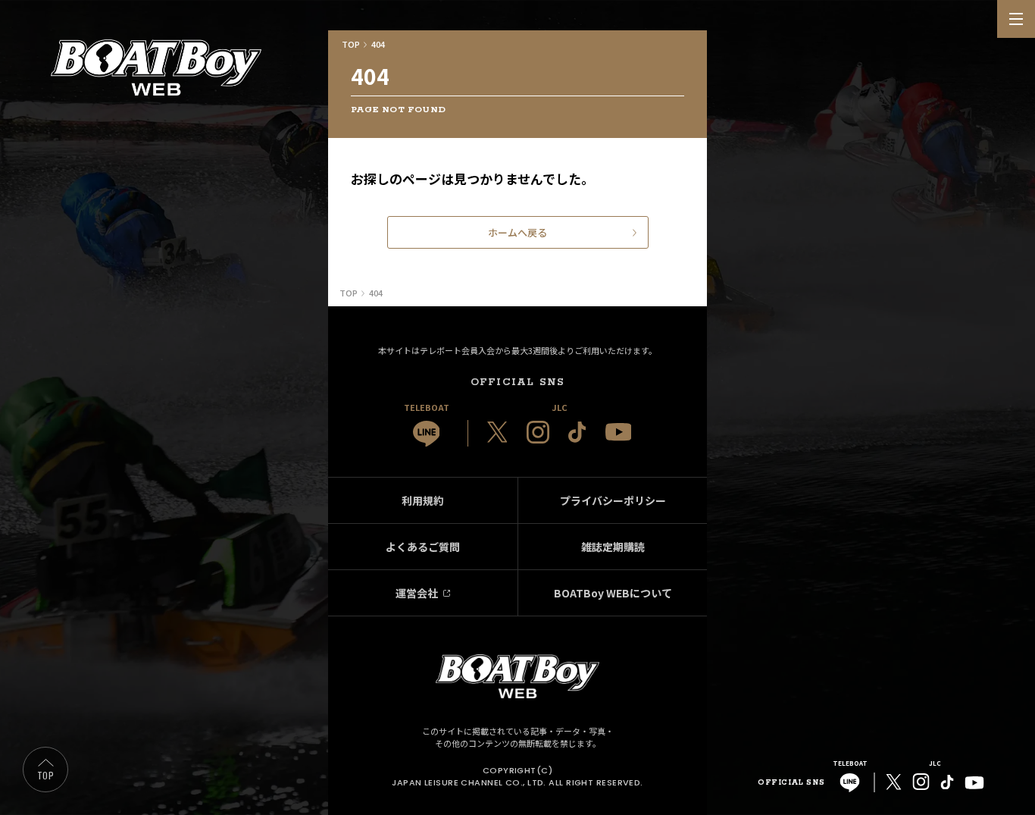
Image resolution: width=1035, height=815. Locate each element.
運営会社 (417, 592)
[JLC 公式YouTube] (618, 431)
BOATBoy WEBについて (613, 592)
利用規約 (423, 500)
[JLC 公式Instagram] (538, 432)
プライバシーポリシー (613, 500)
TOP (45, 775)
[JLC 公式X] (497, 432)
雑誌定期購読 (613, 546)
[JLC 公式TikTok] (577, 432)
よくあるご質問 (423, 546)
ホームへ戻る (517, 232)
